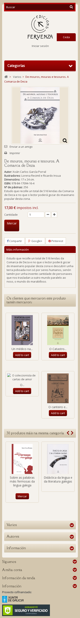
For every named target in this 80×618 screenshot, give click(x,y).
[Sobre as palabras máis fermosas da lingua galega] (22, 459)
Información (16, 548)
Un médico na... (22, 349)
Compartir (15, 241)
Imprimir (15, 153)
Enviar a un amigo (21, 147)
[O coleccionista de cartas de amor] (22, 377)
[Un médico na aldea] (22, 330)
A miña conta (12, 569)
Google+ (36, 241)
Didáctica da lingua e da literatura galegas (58, 479)
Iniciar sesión (40, 46)
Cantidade (11, 215)
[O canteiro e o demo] (58, 388)
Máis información (17, 249)
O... (22, 385)
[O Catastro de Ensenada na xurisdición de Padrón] (58, 330)
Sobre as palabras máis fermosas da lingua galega (22, 481)
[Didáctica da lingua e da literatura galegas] (58, 459)
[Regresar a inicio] (6, 77)
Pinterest (57, 241)
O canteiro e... (57, 407)
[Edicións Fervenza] (40, 27)
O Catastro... (57, 349)
